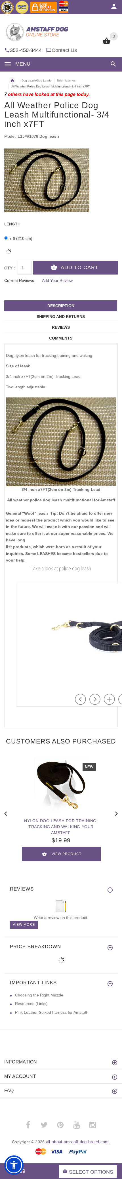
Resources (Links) (31, 1003)
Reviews (61, 327)
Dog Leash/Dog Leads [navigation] (36, 80)
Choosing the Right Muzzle (39, 995)
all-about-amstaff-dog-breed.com (77, 1141)
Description (60, 305)
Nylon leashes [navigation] (66, 80)
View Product (66, 854)
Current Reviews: (19, 280)
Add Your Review (57, 280)
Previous (5, 813)
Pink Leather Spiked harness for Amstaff (51, 1012)
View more (24, 925)
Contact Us (64, 50)
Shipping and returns (61, 316)
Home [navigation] (12, 80)
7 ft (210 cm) (20, 238)
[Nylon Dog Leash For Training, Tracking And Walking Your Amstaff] (61, 785)
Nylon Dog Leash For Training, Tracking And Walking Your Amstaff (61, 826)
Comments (60, 338)
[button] (112, 64)
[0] (106, 43)
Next (116, 813)
